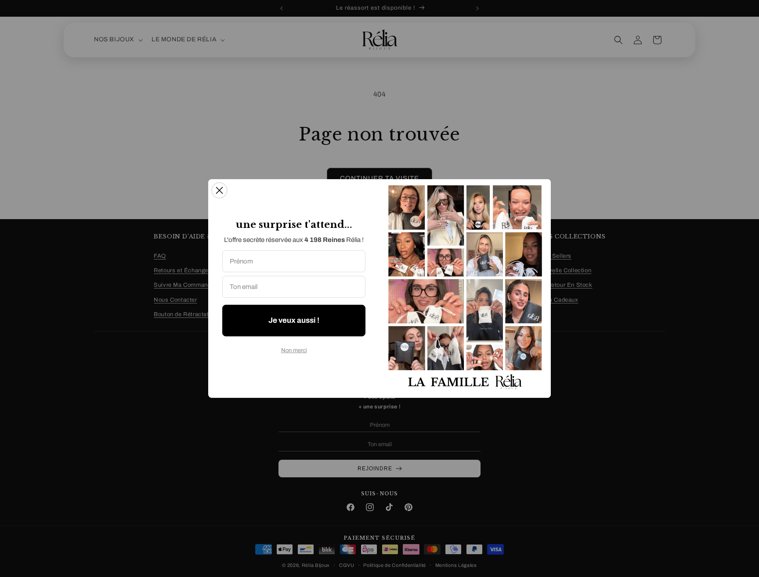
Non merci (294, 350)
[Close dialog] (219, 190)
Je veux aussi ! (293, 320)
